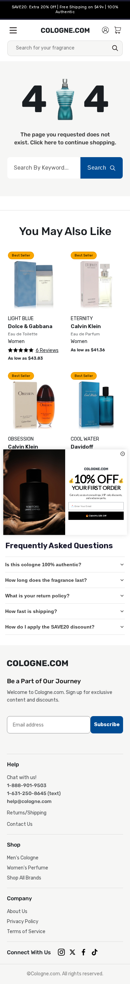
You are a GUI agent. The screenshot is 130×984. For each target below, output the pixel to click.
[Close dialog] (122, 453)
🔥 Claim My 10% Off (95, 515)
